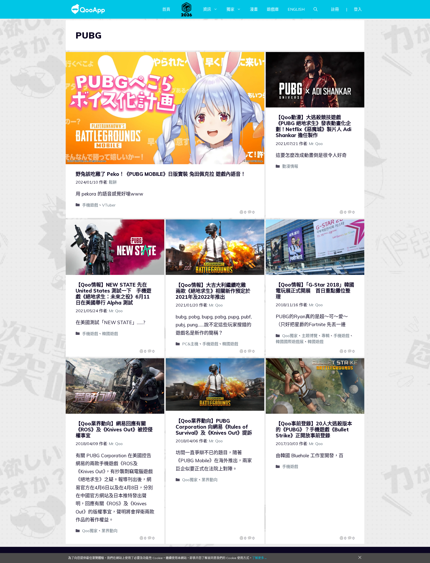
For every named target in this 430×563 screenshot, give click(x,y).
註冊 (335, 9)
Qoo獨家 (290, 335)
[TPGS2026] (187, 9)
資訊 (207, 9)
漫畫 (254, 9)
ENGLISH (296, 9)
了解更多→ (259, 558)
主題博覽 (310, 335)
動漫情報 (290, 166)
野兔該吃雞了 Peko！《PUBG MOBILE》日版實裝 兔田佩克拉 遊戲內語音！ (161, 174)
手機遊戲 (90, 205)
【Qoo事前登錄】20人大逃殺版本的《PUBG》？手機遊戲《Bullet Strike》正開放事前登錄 (314, 429)
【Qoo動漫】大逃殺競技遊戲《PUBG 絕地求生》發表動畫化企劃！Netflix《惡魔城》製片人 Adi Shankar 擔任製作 (313, 126)
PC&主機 (190, 343)
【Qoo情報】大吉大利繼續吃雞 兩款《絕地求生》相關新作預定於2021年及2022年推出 (213, 291)
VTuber (108, 205)
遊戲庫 (273, 9)
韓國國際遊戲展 (290, 341)
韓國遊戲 (110, 333)
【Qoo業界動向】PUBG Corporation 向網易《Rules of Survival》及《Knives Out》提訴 (214, 427)
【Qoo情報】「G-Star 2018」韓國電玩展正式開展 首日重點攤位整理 (315, 291)
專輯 (325, 335)
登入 (358, 9)
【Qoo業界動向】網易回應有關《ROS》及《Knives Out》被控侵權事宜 (114, 429)
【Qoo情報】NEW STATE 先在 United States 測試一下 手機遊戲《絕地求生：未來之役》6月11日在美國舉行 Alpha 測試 (113, 294)
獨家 (230, 9)
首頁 (166, 9)
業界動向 (109, 530)
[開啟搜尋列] (315, 9)
